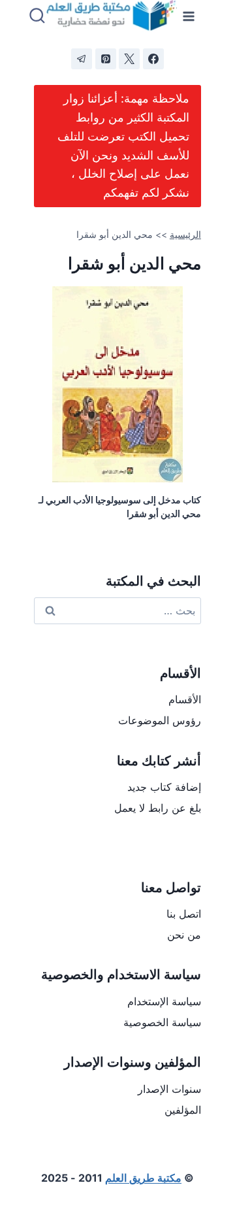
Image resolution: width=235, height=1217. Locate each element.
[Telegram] (81, 58)
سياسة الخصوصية (162, 1022)
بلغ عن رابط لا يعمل (157, 807)
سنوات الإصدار (169, 1088)
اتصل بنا (183, 913)
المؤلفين (182, 1109)
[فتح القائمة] (189, 16)
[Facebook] (153, 58)
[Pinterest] (105, 58)
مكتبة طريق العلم (143, 1177)
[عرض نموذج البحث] (37, 16)
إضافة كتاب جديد (164, 786)
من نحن (184, 934)
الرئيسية (185, 234)
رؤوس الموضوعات (159, 720)
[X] (129, 58)
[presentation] (117, 384)
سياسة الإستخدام (164, 1001)
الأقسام (184, 699)
